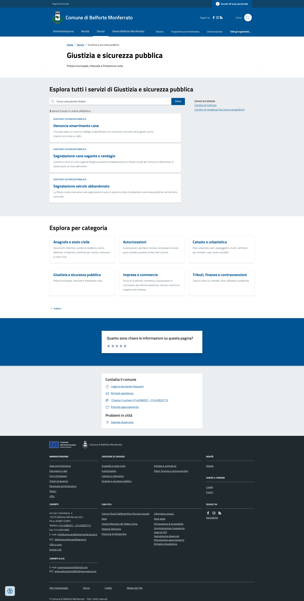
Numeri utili (55, 549)
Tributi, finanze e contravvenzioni (171, 471)
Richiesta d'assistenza (165, 544)
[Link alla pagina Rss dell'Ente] (220, 513)
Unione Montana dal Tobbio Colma (120, 524)
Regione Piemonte (60, 3)
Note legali (159, 519)
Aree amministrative (60, 466)
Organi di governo (58, 481)
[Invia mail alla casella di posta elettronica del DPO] (72, 567)
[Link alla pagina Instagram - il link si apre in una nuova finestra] (217, 18)
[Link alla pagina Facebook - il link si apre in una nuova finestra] (213, 18)
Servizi (101, 31)
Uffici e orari (55, 544)
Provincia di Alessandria (114, 534)
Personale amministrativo (62, 486)
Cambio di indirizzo (205, 105)
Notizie (209, 466)
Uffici (52, 496)
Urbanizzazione (214, 31)
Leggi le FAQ (160, 532)
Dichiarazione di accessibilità (168, 524)
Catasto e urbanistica (113, 476)
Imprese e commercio (165, 466)
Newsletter (212, 518)
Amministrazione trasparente (169, 528)
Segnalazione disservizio (166, 536)
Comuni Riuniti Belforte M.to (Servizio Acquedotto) (125, 516)
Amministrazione (63, 31)
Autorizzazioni (109, 471)
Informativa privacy (164, 514)
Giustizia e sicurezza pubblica (69, 119)
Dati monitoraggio (58, 588)
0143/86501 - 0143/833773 (75, 525)
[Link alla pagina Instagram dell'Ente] (214, 513)
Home (70, 45)
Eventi (209, 492)
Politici (52, 491)
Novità (85, 31)
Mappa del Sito (134, 588)
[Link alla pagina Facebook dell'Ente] (208, 513)
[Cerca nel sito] (247, 17)
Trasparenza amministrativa (185, 31)
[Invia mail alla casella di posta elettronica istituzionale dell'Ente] (77, 534)
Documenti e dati (58, 471)
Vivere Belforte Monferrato (128, 31)
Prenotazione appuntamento (169, 540)
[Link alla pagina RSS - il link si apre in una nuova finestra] (221, 18)
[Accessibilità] (10, 591)
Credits (108, 588)
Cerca (178, 101)
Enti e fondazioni (58, 476)
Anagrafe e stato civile (113, 466)
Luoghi (209, 487)
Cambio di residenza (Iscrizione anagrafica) (219, 109)
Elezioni (160, 31)
